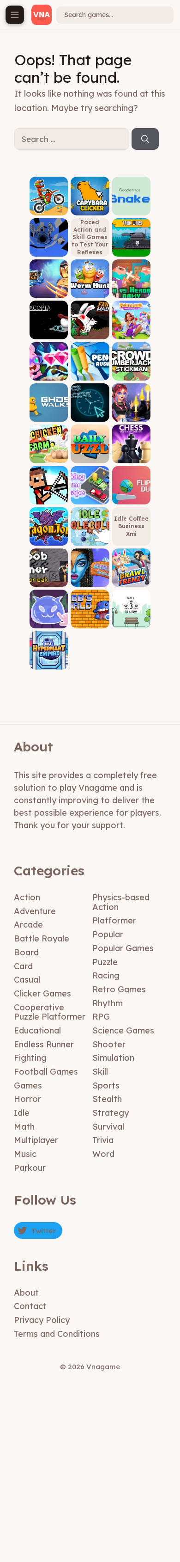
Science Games (123, 1030)
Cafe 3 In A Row (131, 618)
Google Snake (131, 205)
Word (103, 1154)
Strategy (110, 1112)
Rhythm (107, 1003)
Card (23, 966)
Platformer (114, 920)
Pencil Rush (89, 373)
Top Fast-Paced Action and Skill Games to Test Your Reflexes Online (90, 237)
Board (26, 952)
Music (25, 1154)
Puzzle (105, 962)
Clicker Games (42, 993)
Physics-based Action (121, 902)
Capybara (90, 208)
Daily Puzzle (89, 453)
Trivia (103, 1140)
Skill (100, 1071)
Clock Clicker (90, 412)
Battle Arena (48, 288)
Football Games (46, 1071)
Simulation (113, 1057)
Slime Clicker (49, 618)
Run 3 (48, 249)
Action (27, 897)
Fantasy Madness (90, 329)
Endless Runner (44, 1044)
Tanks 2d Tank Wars (131, 246)
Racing (106, 975)
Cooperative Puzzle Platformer (49, 1012)
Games (28, 1085)
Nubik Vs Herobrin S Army (131, 284)
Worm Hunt (90, 291)
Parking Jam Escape (90, 491)
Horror (27, 1099)
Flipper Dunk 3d (131, 494)
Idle (22, 1112)
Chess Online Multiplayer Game (131, 446)
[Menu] (15, 15)
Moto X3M (48, 208)
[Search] (145, 139)
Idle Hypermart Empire (49, 656)
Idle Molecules (90, 535)
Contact (30, 1306)
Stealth (107, 1099)
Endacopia (49, 332)
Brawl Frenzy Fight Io (131, 573)
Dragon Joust (48, 535)
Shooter (109, 1044)
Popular (107, 934)
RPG (101, 1016)
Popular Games (123, 948)
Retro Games (119, 989)
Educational (37, 1030)
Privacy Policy (42, 1320)
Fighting (30, 1057)
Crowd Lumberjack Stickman (131, 367)
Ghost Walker (49, 412)
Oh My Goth (131, 415)
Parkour (30, 1167)
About (26, 1292)
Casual (27, 979)
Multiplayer (36, 1140)
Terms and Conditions (57, 1333)
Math (24, 1126)
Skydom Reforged (48, 370)
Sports (106, 1085)
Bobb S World (90, 618)
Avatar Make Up (90, 577)
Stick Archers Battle (49, 491)
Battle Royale (41, 938)
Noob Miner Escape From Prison (49, 570)
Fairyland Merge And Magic (131, 325)
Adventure (35, 911)
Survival (108, 1126)
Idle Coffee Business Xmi (131, 526)
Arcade (28, 924)
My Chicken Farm (49, 453)
